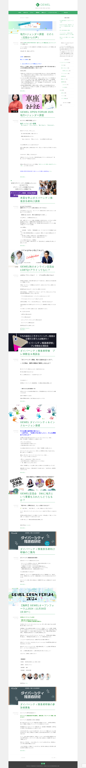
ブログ (62, 65)
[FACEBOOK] (42, 764)
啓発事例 (62, 76)
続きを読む (23, 90)
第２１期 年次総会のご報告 (65, 30)
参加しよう (44, 12)
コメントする (16, 44)
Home (19, 12)
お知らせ (62, 92)
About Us (25, 12)
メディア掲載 (63, 98)
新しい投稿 (53, 757)
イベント (62, 95)
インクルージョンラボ (52, 12)
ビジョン (31, 12)
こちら (50, 171)
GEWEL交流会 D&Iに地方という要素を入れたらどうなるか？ (36, 496)
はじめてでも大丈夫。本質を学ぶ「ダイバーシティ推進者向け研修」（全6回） (67, 26)
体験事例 (62, 81)
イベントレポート (64, 73)
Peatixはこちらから (25, 328)
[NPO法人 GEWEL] (43, 6)
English (66, 12)
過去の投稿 (23, 757)
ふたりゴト (64, 84)
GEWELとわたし (65, 70)
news (60, 12)
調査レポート (63, 79)
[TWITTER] (44, 764)
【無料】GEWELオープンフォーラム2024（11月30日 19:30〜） (37, 608)
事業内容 (37, 12)
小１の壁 (64, 87)
